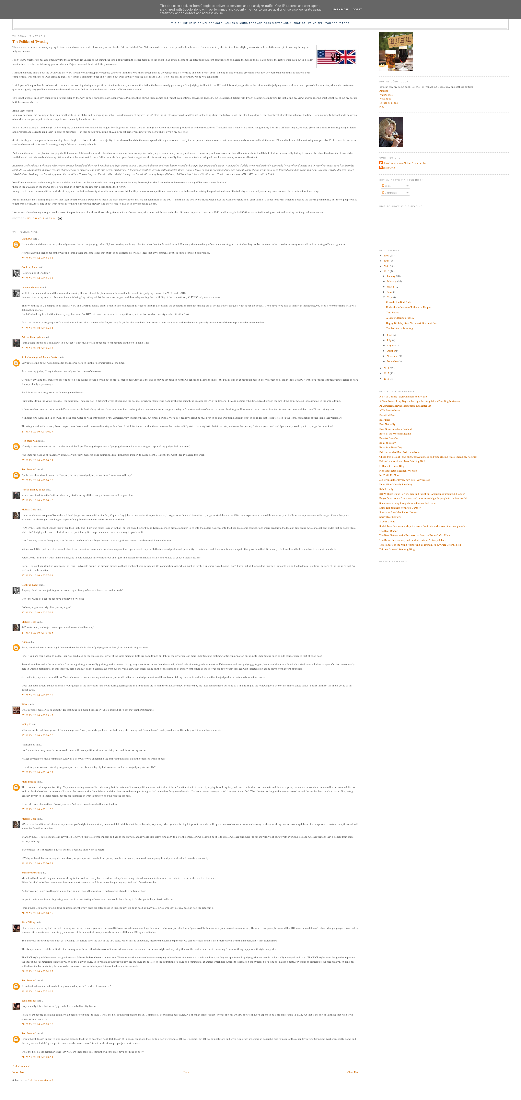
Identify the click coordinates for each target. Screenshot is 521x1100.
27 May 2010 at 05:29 (38, 258)
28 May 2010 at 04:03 (38, 971)
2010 (387, 271)
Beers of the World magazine (395, 433)
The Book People (388, 102)
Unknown (27, 238)
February (392, 281)
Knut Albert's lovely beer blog (396, 484)
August (391, 345)
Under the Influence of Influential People (408, 307)
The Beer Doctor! (388, 531)
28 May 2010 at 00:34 (38, 863)
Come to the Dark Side (398, 302)
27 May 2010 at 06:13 (38, 348)
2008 (387, 261)
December (392, 361)
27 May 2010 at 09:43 (38, 715)
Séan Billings (29, 922)
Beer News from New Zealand (395, 429)
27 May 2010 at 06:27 (38, 431)
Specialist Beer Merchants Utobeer (398, 512)
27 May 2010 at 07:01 (38, 575)
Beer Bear (384, 419)
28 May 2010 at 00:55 (38, 913)
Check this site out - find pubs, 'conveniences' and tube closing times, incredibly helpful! (428, 457)
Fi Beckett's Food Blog (392, 466)
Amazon (384, 90)
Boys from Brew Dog (390, 447)
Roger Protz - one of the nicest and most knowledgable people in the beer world (423, 498)
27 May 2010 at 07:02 (38, 612)
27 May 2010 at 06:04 (38, 328)
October (391, 350)
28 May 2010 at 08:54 (38, 1057)
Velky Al (26, 724)
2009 (387, 266)
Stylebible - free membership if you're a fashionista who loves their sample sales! (423, 526)
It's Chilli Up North (389, 475)
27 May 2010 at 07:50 (38, 695)
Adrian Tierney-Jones (33, 337)
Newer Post (18, 1072)
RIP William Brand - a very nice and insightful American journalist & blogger (422, 494)
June (390, 335)
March (391, 286)
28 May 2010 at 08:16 (38, 991)
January (391, 276)
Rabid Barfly (386, 489)
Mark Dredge (29, 781)
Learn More (340, 9)
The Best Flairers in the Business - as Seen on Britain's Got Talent (415, 535)
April (390, 292)
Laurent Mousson (31, 287)
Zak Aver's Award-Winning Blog (397, 549)
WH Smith (385, 98)
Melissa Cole (29, 509)
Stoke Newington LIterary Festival (40, 357)
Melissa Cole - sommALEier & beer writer (403, 163)
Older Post (353, 1072)
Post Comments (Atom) (40, 1080)
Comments (390, 192)
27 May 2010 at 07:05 (38, 632)
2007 (387, 255)
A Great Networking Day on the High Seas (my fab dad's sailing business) (419, 401)
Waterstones (386, 94)
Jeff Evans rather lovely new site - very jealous (404, 480)
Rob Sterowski (30, 440)
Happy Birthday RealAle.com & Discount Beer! (412, 323)
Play (381, 106)
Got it (357, 9)
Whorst (26, 704)
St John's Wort (387, 521)
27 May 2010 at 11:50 (38, 809)
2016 (387, 378)
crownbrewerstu (30, 872)
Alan (24, 642)
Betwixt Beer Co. (388, 438)
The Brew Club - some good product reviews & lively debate (412, 540)
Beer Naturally (387, 424)
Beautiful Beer (387, 415)
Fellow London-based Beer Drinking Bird (402, 461)
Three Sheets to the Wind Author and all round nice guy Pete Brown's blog (420, 544)
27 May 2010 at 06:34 (38, 460)
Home (186, 1072)
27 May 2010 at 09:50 (38, 735)
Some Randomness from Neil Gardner (399, 507)
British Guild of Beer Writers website (399, 452)
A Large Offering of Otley (400, 318)
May (390, 297)
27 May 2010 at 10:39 (38, 772)
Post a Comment (21, 1066)
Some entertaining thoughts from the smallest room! (407, 503)
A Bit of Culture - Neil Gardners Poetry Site (403, 396)
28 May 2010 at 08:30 (38, 1024)
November (393, 356)
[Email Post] (59, 218)
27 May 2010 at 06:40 (38, 500)
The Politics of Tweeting (399, 328)
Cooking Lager (30, 267)
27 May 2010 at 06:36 (38, 480)
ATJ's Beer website (389, 410)
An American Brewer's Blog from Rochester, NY (405, 405)
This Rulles (392, 312)
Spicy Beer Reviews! (390, 517)
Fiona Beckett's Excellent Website (398, 470)
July (389, 340)
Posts (387, 185)
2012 (387, 373)
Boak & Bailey (387, 442)
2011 (387, 368)
